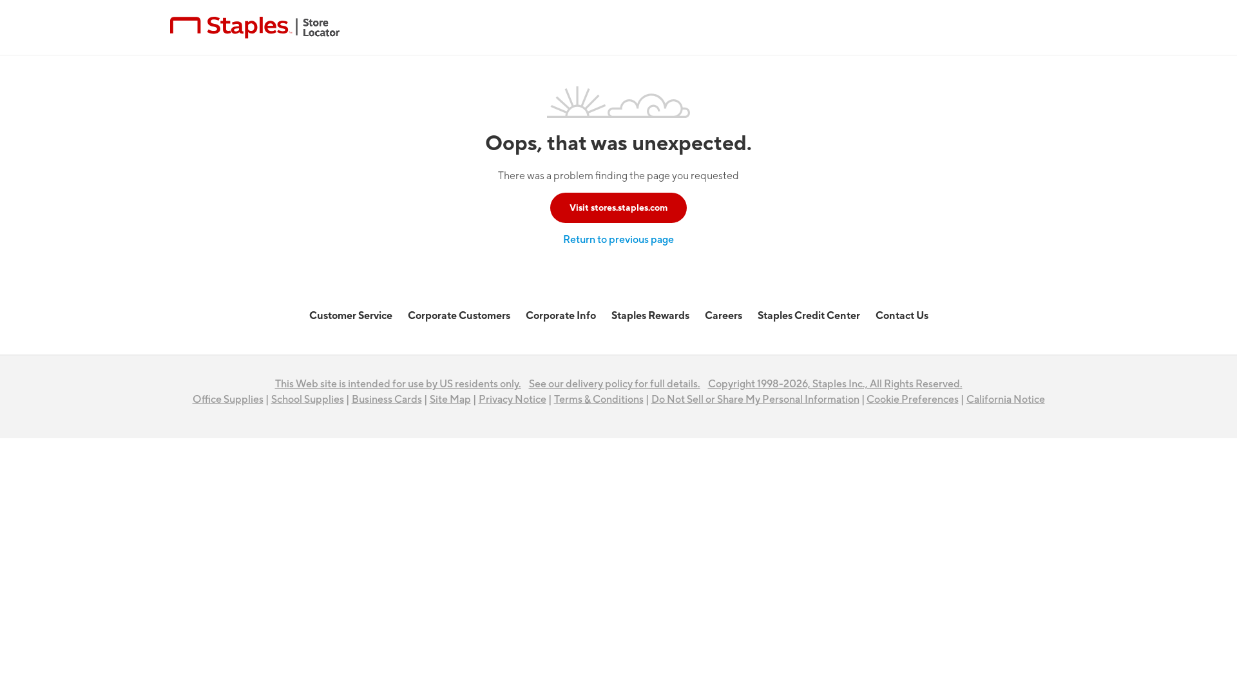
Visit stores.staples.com (618, 208)
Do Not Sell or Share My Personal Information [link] (755, 399)
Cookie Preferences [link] (913, 399)
